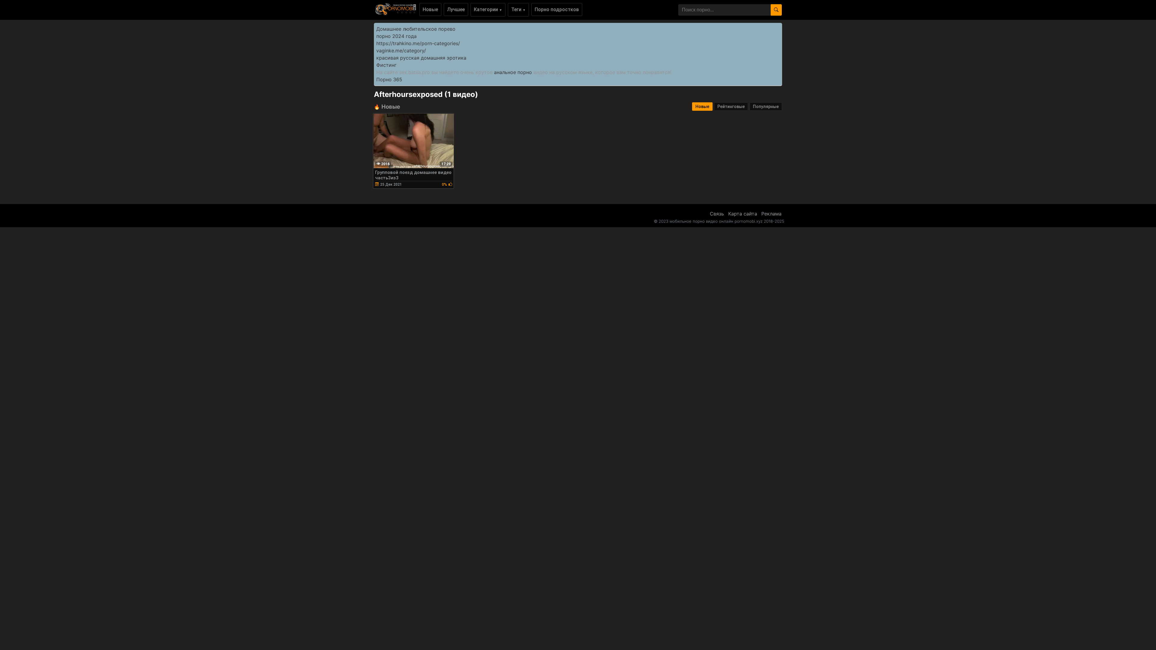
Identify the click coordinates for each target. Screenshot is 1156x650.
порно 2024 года (396, 36)
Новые (430, 9)
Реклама (771, 214)
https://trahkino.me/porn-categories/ (418, 43)
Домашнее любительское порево (415, 29)
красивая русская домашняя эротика (421, 58)
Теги (518, 9)
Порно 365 (389, 79)
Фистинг (386, 65)
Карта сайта (742, 214)
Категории (488, 9)
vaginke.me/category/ (401, 51)
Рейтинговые (731, 106)
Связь (717, 214)
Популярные (766, 106)
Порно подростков (557, 9)
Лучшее (456, 9)
